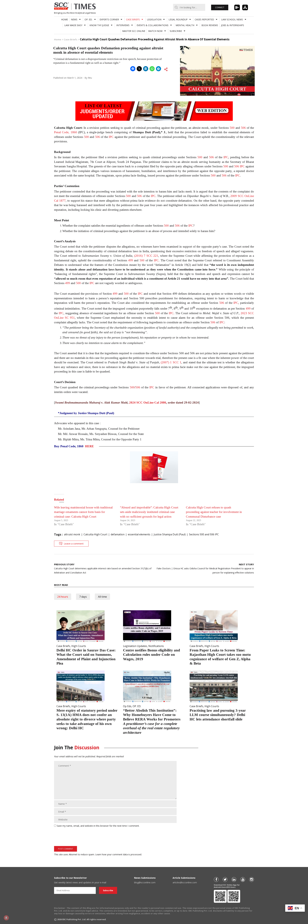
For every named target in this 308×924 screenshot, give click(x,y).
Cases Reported (204, 19)
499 (130, 260)
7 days (83, 596)
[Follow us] (216, 879)
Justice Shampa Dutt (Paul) (170, 534)
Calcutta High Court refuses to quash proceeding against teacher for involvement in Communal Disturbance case (214, 512)
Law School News (232, 19)
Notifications (156, 646)
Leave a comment (74, 543)
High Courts (78, 646)
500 (232, 127)
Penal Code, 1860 (65, 132)
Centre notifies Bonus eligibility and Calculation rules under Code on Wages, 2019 (151, 654)
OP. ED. (88, 19)
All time (102, 596)
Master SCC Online (133, 31)
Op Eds (127, 706)
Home (64, 19)
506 (243, 127)
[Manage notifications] (6, 917)
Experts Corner (109, 19)
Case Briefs (133, 19)
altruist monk (72, 534)
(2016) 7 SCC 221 (146, 255)
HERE (89, 446)
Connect (219, 7)
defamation (117, 534)
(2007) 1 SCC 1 (171, 362)
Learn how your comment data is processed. (118, 854)
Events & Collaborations (152, 25)
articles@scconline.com (185, 882)
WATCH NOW (155, 31)
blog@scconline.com (144, 882)
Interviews (122, 25)
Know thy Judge (99, 25)
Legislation (154, 19)
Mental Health (185, 25)
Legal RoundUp (178, 19)
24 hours (62, 596)
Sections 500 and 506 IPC (204, 534)
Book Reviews (209, 25)
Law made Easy (73, 25)
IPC (111, 137)
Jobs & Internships (232, 25)
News (74, 19)
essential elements (139, 534)
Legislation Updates (135, 646)
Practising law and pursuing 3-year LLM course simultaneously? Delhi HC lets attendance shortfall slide (218, 714)
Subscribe (176, 31)
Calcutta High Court (95, 534)
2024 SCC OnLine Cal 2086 (147, 402)
